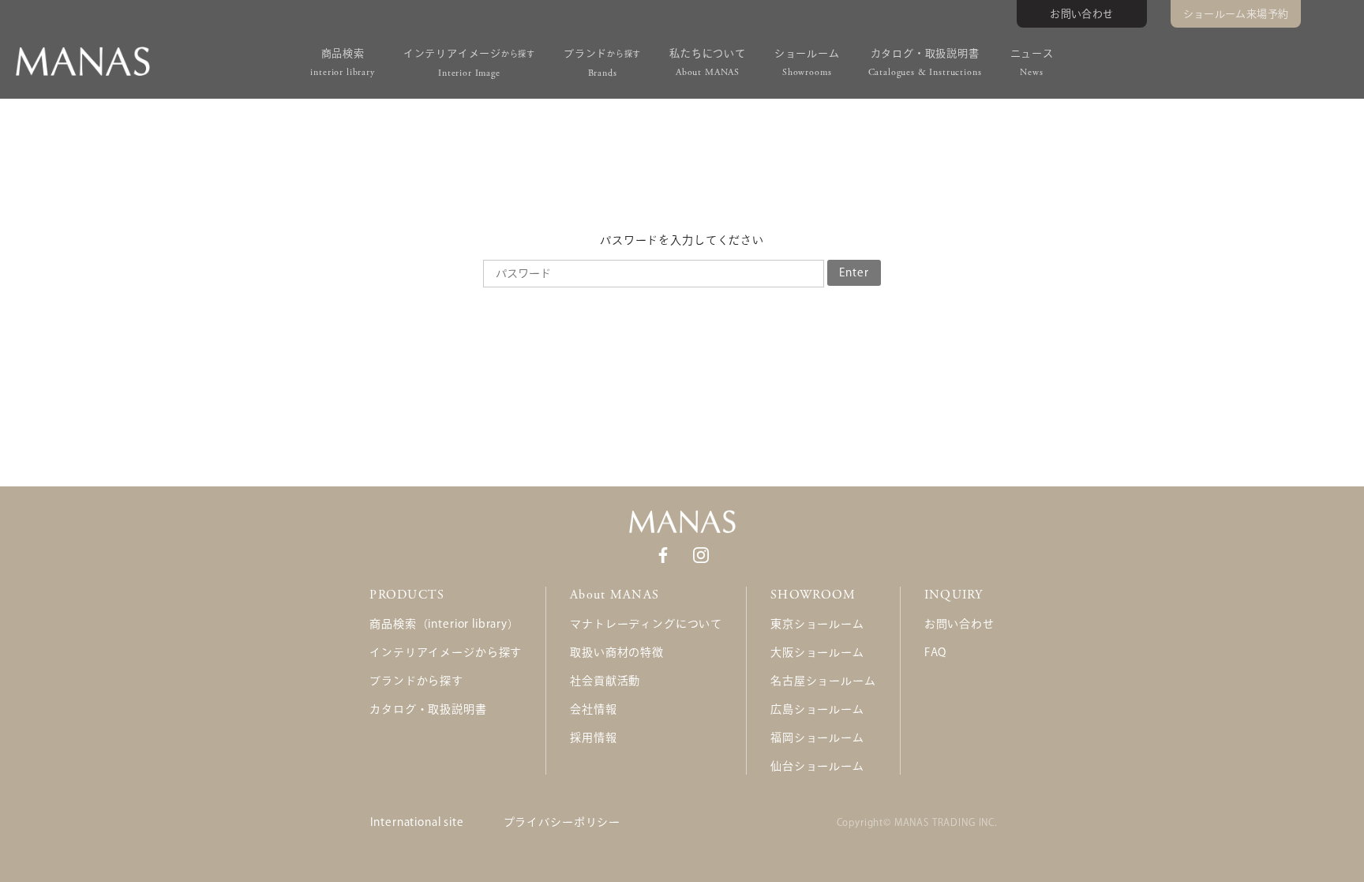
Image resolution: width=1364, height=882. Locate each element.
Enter (853, 272)
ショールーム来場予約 (1236, 14)
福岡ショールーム (817, 737)
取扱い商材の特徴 (617, 652)
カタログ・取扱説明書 (925, 63)
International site (417, 822)
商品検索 (342, 63)
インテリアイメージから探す (445, 652)
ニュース (1032, 63)
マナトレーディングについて (646, 623)
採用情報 (593, 737)
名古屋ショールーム (823, 680)
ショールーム (807, 63)
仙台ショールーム (817, 765)
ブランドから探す (416, 680)
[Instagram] (701, 553)
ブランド (602, 63)
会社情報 (593, 709)
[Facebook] (663, 553)
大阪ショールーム (817, 652)
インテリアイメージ (469, 63)
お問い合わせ (1081, 14)
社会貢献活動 (605, 680)
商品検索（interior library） (444, 623)
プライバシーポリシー (562, 822)
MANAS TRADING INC (944, 822)
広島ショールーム (817, 709)
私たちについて (707, 63)
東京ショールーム (817, 623)
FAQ (935, 652)
